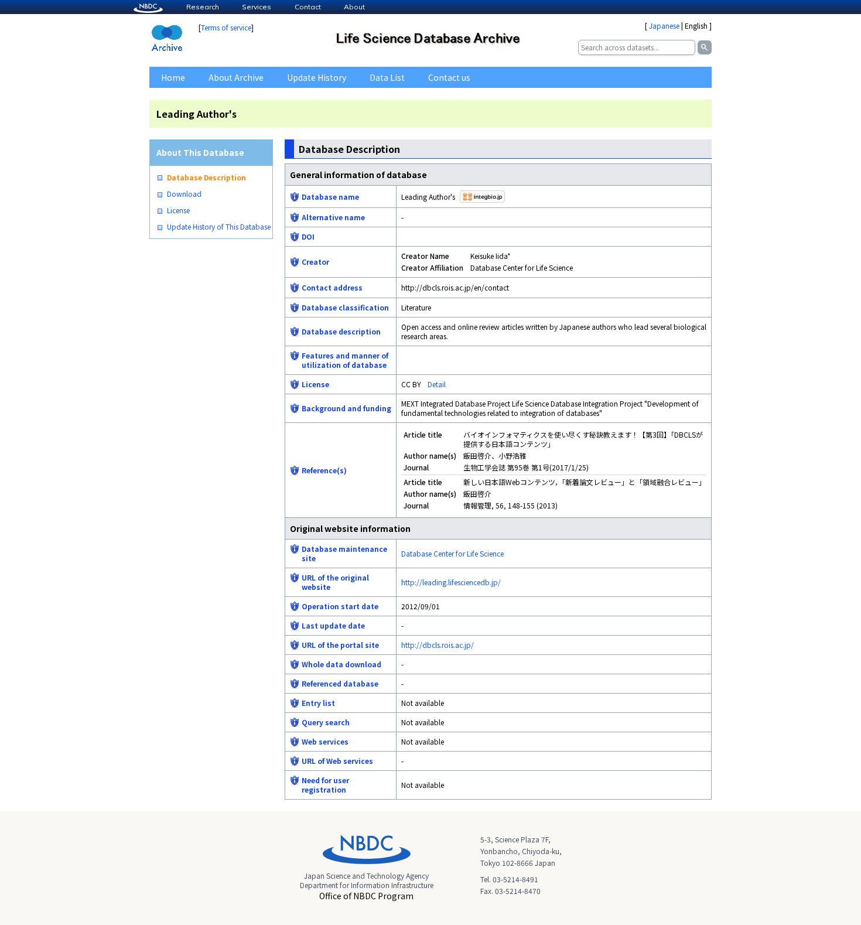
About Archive (236, 77)
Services (256, 6)
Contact (308, 6)
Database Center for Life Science (452, 553)
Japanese (664, 25)
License (178, 210)
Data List (387, 77)
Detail (437, 384)
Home (173, 77)
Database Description (206, 177)
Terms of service (226, 27)
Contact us (449, 77)
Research (202, 6)
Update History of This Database (219, 226)
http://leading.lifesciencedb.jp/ (451, 582)
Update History (316, 77)
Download (184, 194)
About (354, 6)
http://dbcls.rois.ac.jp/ (437, 645)
